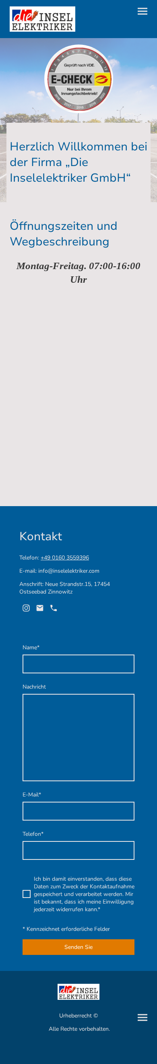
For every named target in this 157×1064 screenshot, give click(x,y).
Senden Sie (78, 947)
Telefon (33, 834)
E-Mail (32, 795)
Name (31, 647)
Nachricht (34, 687)
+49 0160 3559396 (65, 557)
